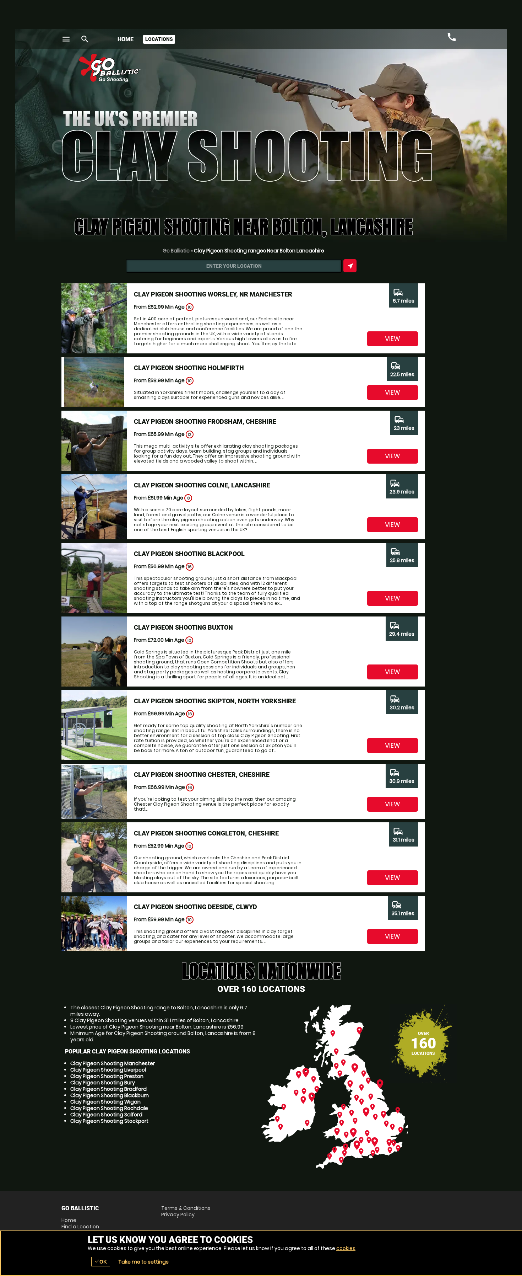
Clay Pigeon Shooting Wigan (105, 1101)
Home (126, 39)
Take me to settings (143, 1261)
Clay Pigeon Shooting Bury (102, 1082)
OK (100, 1262)
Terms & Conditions (186, 1208)
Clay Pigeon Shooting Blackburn (109, 1095)
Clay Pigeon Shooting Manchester (112, 1063)
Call (451, 37)
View (392, 338)
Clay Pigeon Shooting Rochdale (109, 1108)
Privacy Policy (178, 1214)
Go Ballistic (176, 250)
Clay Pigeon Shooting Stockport (109, 1121)
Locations (159, 39)
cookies (345, 1248)
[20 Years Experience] (418, 70)
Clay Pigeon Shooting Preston (106, 1076)
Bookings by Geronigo (336, 70)
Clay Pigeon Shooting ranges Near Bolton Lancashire (259, 250)
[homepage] (209, 68)
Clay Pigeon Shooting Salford (106, 1114)
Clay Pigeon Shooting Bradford (108, 1089)
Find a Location (80, 1226)
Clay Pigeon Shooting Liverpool (108, 1069)
